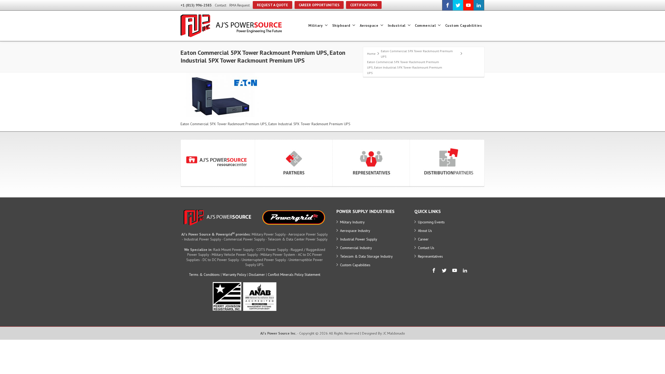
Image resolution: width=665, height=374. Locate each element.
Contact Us (426, 247)
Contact (220, 5)
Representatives (430, 256)
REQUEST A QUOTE (272, 5)
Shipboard (341, 25)
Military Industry (352, 222)
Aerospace (369, 25)
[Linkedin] (479, 5)
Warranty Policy (234, 274)
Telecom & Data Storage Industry (366, 256)
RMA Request (239, 5)
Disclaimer (257, 274)
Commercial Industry (356, 247)
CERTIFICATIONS (363, 5)
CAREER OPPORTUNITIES (319, 5)
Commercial (425, 25)
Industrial (396, 25)
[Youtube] (468, 5)
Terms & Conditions (204, 274)
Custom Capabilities (463, 25)
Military (315, 25)
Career (423, 239)
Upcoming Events (431, 222)
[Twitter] (458, 5)
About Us (425, 230)
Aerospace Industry (355, 230)
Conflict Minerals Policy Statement (294, 274)
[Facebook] (447, 5)
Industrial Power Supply (358, 239)
